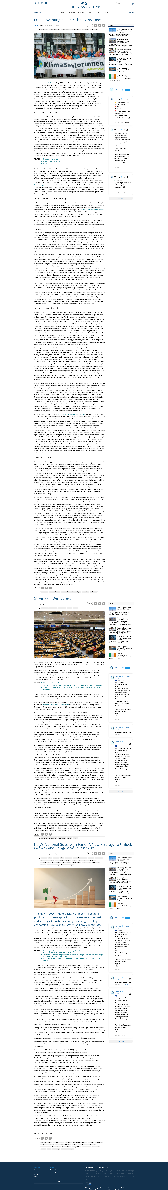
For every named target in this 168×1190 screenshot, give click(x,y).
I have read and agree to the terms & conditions (84, 608)
